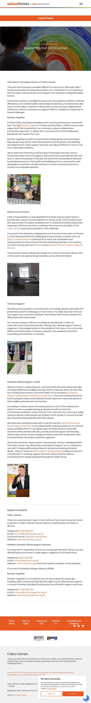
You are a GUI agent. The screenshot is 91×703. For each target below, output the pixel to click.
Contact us (56, 622)
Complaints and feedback (74, 622)
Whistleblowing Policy (37, 675)
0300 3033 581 (26, 558)
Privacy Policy (35, 672)
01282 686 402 (26, 589)
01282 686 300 (26, 531)
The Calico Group (20, 695)
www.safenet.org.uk (27, 563)
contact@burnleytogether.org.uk (30, 592)
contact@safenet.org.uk (26, 561)
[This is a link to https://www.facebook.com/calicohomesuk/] (75, 626)
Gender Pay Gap (49, 672)
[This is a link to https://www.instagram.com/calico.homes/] (79, 626)
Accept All (73, 694)
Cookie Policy (51, 688)
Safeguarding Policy (65, 672)
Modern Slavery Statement (18, 672)
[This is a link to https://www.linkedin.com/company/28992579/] (83, 626)
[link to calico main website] (39, 4)
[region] (62, 687)
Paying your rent (41, 622)
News (45, 53)
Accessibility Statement (17, 675)
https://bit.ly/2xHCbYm (36, 537)
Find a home (11, 622)
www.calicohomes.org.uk (29, 539)
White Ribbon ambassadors (48, 451)
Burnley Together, (30, 125)
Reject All (51, 694)
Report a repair (26, 622)
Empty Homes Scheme (18, 239)
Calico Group (14, 228)
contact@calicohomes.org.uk (28, 534)
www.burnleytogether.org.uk (31, 595)
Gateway (38, 245)
